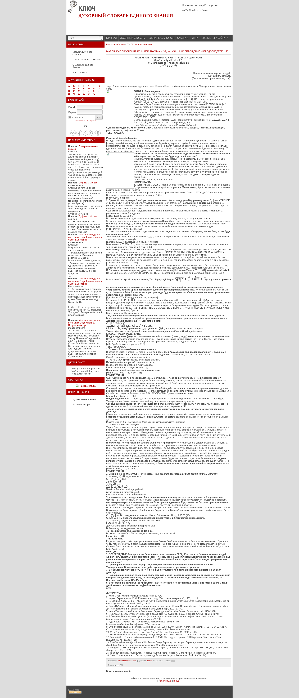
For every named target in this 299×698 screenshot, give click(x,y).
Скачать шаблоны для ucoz (218, 692)
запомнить (77, 117)
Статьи (121, 44)
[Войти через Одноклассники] (98, 133)
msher (149, 661)
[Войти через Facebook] (79, 133)
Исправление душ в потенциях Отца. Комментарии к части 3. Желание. (85, 237)
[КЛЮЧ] (87, 8)
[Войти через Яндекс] (85, 133)
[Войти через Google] (91, 133)
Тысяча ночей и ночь (142, 44)
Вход (176, 680)
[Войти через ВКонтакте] (73, 133)
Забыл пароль (80, 121)
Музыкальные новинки (84, 399)
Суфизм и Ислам (88, 182)
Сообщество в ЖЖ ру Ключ (85, 368)
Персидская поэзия (81, 373)
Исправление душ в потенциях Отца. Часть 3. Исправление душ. (84, 323)
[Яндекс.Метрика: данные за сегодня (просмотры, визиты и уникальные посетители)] (86, 386)
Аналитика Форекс (82, 404)
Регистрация (91, 121)
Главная (110, 44)
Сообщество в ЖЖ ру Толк (85, 371)
